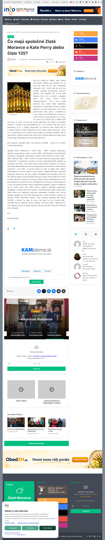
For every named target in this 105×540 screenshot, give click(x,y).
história (38, 271)
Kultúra (54, 19)
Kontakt (83, 19)
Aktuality (25, 19)
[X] (44, 291)
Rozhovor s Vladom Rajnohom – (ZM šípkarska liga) (38, 319)
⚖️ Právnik (37, 2)
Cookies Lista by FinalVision (12, 532)
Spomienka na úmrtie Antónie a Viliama (92, 207)
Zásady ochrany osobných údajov (71, 536)
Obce (75, 19)
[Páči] (8, 229)
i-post (48, 271)
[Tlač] (64, 291)
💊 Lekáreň (64, 2)
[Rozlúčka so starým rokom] (57, 422)
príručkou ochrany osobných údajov (45, 356)
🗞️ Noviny (45, 2)
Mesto (17, 19)
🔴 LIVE (72, 2)
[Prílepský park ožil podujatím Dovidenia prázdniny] (79, 218)
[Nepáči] (14, 229)
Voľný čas (35, 19)
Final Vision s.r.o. (21, 534)
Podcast (45, 19)
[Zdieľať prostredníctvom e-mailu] (59, 291)
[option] (38, 318)
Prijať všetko (48, 528)
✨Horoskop (55, 2)
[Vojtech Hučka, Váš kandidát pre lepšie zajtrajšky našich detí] (79, 194)
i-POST (17, 32)
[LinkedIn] (49, 291)
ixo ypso (85, 264)
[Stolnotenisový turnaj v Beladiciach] (36, 422)
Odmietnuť (30, 528)
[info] (19, 10)
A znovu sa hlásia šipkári (16, 429)
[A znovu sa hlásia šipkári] (16, 422)
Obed (68, 19)
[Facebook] (39, 291)
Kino (61, 19)
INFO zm (13, 59)
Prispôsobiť (13, 528)
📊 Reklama (27, 2)
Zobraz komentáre (36, 443)
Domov (9, 19)
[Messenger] (54, 291)
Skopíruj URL (36, 282)
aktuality (26, 271)
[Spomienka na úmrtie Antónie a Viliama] (79, 208)
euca (84, 254)
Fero (84, 241)
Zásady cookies (10, 523)
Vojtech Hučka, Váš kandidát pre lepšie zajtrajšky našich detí (92, 195)
